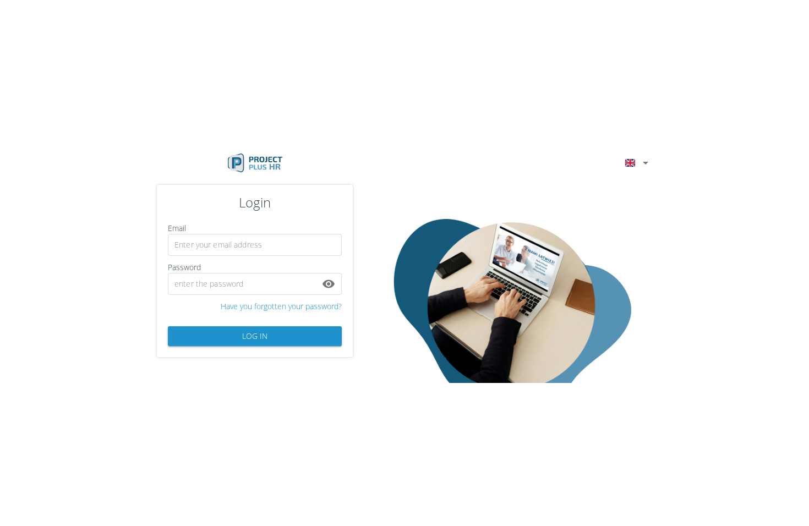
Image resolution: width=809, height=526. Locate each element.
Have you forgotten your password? (281, 306)
